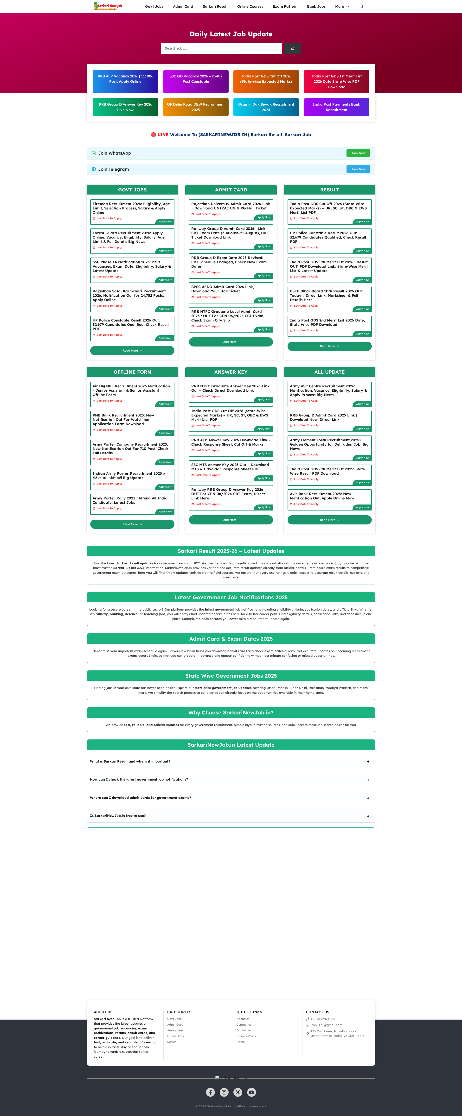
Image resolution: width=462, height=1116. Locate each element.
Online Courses (250, 6)
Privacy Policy (246, 1036)
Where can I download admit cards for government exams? (140, 797)
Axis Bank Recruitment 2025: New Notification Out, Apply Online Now (322, 496)
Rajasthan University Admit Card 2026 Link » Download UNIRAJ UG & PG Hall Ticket (230, 206)
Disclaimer (244, 1030)
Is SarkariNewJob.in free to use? (118, 815)
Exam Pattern (285, 6)
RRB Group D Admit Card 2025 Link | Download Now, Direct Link (323, 417)
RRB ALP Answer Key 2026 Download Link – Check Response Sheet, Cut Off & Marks (231, 442)
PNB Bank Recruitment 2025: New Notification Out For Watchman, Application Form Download (123, 419)
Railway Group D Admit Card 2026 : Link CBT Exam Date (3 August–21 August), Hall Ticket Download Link (229, 233)
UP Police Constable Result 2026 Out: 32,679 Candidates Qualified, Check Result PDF (131, 324)
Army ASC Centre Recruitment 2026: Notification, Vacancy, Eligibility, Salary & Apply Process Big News (328, 390)
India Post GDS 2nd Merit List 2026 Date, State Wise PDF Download (327, 322)
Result (171, 1042)
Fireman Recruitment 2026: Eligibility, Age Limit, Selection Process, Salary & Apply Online (131, 208)
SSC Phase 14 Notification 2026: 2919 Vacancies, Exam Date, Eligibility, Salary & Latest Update (132, 266)
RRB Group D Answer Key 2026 (125, 104)
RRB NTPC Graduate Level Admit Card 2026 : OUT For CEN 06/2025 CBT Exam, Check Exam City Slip (227, 315)
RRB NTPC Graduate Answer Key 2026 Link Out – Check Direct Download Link (230, 388)
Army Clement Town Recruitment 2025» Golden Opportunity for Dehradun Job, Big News (329, 444)
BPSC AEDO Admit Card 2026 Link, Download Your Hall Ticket (222, 288)
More (339, 6)
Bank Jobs (316, 6)
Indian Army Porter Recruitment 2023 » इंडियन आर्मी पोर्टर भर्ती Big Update (129, 475)
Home (241, 1042)
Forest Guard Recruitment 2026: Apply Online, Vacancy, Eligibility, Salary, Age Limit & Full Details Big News (129, 237)
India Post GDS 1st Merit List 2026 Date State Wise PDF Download (336, 81)
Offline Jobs (175, 1036)
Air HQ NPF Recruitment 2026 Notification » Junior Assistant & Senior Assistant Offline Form (131, 390)
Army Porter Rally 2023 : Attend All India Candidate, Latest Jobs (130, 500)
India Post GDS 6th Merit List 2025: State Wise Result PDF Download (327, 471)
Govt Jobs (154, 6)
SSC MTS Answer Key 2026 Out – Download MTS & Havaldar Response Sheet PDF (230, 466)
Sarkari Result (215, 6)
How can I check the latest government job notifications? (139, 779)
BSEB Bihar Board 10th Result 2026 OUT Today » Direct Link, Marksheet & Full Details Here (326, 295)
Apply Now (165, 221)
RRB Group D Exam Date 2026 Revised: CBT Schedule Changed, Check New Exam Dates (229, 262)
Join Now (358, 153)
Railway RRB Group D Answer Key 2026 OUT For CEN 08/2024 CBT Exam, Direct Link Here (228, 493)
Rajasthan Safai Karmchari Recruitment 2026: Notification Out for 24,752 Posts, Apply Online (129, 295)
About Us (243, 1019)
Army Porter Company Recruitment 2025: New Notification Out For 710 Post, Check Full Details (130, 448)
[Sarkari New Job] (108, 6)
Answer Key (175, 1030)
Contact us (244, 1024)
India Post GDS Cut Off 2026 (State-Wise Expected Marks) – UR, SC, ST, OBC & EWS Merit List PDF (328, 208)
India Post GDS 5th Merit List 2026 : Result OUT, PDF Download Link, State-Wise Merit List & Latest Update (329, 266)
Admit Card (183, 6)
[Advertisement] (144, 907)
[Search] (292, 48)
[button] (361, 6)
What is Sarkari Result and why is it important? (130, 761)
